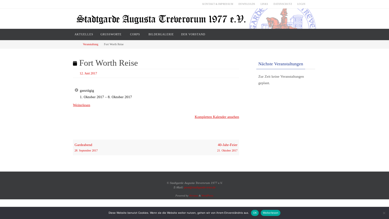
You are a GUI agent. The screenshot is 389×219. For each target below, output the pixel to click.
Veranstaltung (90, 44)
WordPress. (207, 195)
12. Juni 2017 (88, 73)
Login (301, 4)
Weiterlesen (81, 105)
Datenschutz (283, 4)
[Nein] (384, 213)
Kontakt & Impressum (217, 4)
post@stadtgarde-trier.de (200, 187)
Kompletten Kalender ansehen (217, 117)
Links (264, 4)
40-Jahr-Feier (227, 147)
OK (255, 212)
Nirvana (193, 195)
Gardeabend (86, 147)
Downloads (246, 4)
